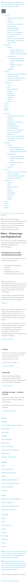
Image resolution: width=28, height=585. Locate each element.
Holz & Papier (5, 432)
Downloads (10, 97)
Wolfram (9, 47)
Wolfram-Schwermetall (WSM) (18, 54)
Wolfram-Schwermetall (7, 339)
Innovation (10, 93)
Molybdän (4, 476)
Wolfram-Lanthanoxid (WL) (17, 51)
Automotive (10, 22)
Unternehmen (8, 82)
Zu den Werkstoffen (7, 385)
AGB (17, 581)
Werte (9, 87)
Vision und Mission (12, 89)
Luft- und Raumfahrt (12, 30)
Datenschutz (11, 581)
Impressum (4, 581)
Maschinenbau (5, 443)
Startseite (3, 213)
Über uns (9, 85)
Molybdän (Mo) (11, 56)
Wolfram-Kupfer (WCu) (16, 49)
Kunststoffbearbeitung (13, 28)
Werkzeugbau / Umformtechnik (15, 40)
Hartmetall (10, 69)
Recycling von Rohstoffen (14, 80)
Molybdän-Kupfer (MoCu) (17, 58)
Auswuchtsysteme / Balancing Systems (11, 425)
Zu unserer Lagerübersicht (9, 411)
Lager (6, 103)
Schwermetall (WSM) (7, 487)
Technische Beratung (13, 76)
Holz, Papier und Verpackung (15, 24)
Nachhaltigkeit (11, 95)
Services (6, 71)
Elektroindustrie (11, 26)
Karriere (9, 99)
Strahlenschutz (11, 42)
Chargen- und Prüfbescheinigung (16, 78)
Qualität (9, 91)
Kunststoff (4, 435)
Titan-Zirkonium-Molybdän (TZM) (10, 483)
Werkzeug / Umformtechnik (8, 457)
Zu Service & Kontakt (7, 366)
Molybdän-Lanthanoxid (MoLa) (9, 479)
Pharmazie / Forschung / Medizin (16, 38)
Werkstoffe (7, 45)
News (6, 105)
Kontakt (9, 101)
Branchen (7, 15)
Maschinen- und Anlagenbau (15, 32)
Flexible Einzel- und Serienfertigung (17, 74)
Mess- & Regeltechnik (7, 446)
